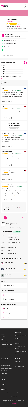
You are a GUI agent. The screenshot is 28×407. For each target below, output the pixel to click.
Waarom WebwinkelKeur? (5, 341)
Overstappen (4, 373)
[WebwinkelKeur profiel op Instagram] (14, 396)
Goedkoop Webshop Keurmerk (20, 347)
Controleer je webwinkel (21, 351)
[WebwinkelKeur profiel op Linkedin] (16, 396)
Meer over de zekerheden (8, 55)
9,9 (19, 24)
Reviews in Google (5, 365)
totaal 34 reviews (11, 26)
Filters (5, 82)
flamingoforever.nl (11, 21)
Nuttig (5, 101)
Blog (2, 382)
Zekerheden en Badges (6, 344)
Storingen (3, 387)
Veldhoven (14, 239)
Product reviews (5, 370)
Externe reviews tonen (6, 368)
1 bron (18, 26)
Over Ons (3, 379)
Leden (2, 334)
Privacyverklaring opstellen (19, 342)
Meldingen (3, 336)
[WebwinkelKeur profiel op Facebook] (11, 396)
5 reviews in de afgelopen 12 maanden (16, 28)
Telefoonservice (19, 354)
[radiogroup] (12, 24)
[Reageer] (9, 101)
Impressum (4, 389)
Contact (3, 384)
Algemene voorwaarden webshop (21, 337)
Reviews (3, 363)
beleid (17, 402)
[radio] (7, 24)
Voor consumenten (5, 347)
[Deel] (11, 101)
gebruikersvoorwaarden (6, 78)
